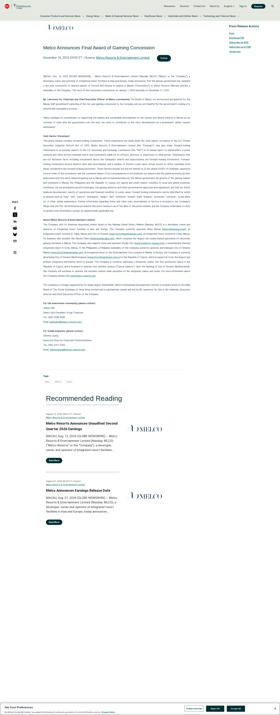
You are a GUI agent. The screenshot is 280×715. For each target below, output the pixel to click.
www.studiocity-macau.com (149, 243)
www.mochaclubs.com (102, 238)
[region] (140, 709)
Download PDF (237, 38)
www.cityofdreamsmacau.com (125, 233)
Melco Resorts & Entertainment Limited (123, 57)
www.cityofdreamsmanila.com (67, 252)
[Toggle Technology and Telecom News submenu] (238, 16)
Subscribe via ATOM (240, 47)
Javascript (235, 51)
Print (231, 33)
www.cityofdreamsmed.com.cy (104, 257)
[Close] (275, 708)
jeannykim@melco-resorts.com (66, 322)
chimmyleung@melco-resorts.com (67, 349)
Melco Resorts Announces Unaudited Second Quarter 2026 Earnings (82, 426)
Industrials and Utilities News (183, 16)
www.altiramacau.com (174, 229)
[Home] (18, 6)
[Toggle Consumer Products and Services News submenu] (83, 16)
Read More (54, 460)
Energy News (93, 16)
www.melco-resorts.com (83, 276)
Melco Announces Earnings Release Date (78, 490)
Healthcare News (153, 16)
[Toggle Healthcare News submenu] (164, 16)
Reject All (215, 708)
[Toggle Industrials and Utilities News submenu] (200, 16)
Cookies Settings (194, 708)
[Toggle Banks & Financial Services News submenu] (141, 16)
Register (258, 6)
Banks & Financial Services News (122, 16)
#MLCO (58, 382)
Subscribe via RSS (238, 42)
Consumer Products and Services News (60, 16)
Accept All (236, 708)
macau (69, 382)
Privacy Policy (108, 712)
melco (47, 382)
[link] (169, 6)
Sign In (243, 6)
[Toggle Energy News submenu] (102, 16)
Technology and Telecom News (219, 16)
